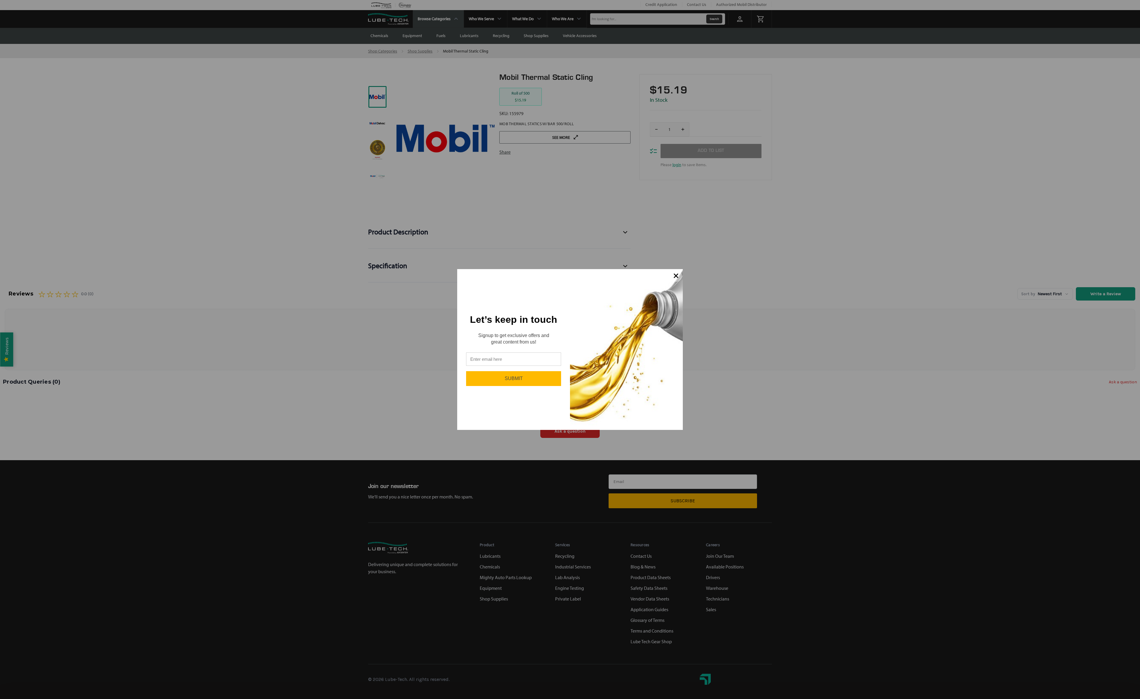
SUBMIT (514, 378)
